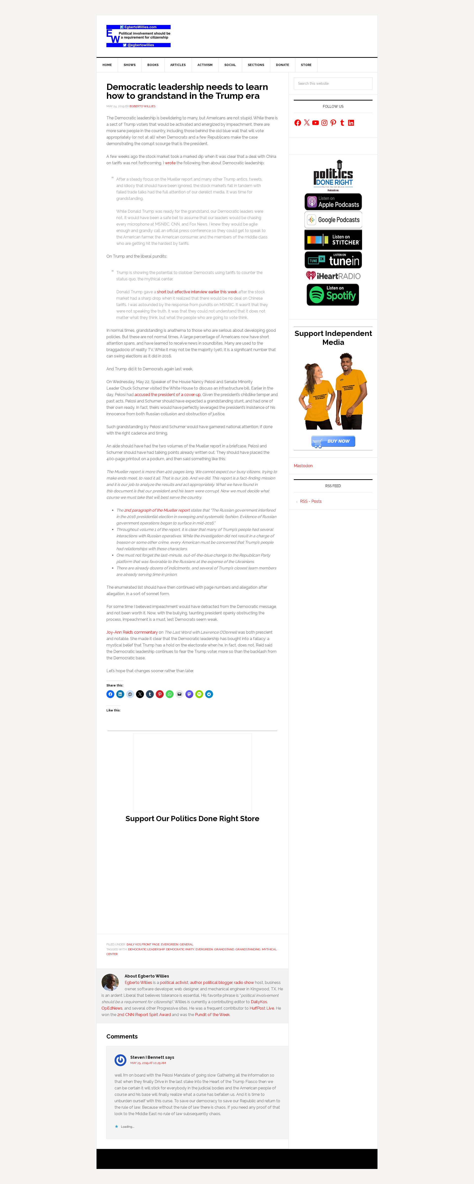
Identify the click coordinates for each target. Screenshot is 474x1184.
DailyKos (259, 1001)
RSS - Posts (311, 501)
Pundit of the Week (212, 1014)
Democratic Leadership (146, 949)
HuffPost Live (262, 1008)
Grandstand (224, 949)
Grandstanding (248, 949)
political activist (174, 982)
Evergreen (169, 944)
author (195, 982)
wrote (170, 163)
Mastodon (303, 465)
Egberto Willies (138, 982)
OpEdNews (111, 1008)
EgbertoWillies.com (138, 36)
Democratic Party (180, 949)
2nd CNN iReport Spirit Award (144, 1014)
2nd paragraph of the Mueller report (157, 510)
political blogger (217, 982)
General (186, 944)
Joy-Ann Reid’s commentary (132, 632)
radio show (244, 982)
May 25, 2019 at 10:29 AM (148, 1063)
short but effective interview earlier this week (197, 292)
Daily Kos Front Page (143, 944)
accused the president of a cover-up (168, 394)
